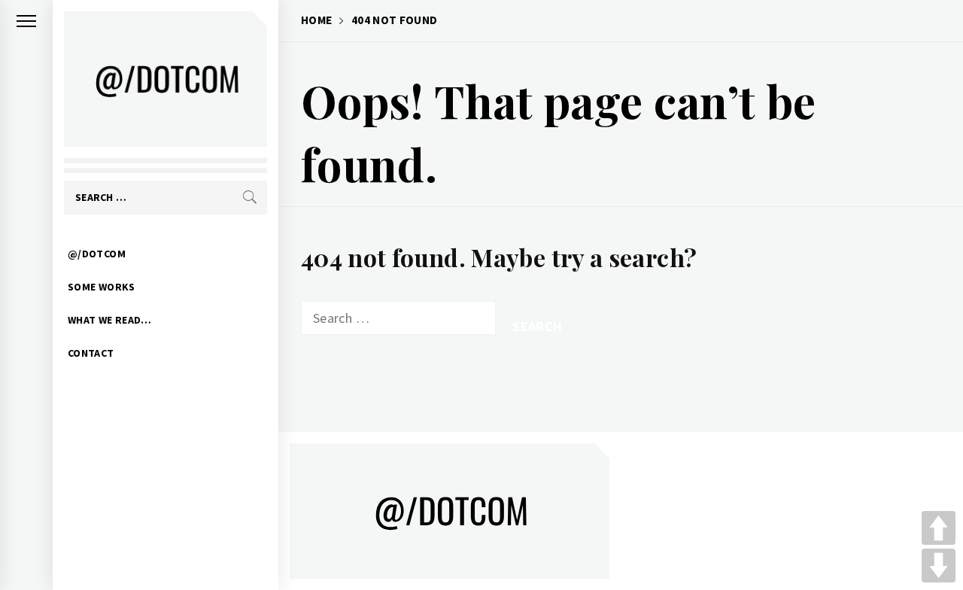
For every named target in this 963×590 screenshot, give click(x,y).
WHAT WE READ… (110, 320)
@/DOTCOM (97, 253)
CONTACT (91, 353)
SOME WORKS (101, 286)
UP (938, 528)
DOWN (938, 565)
